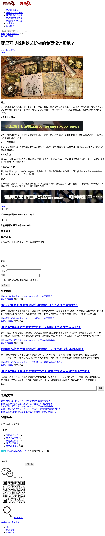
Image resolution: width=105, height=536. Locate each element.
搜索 (3, 384)
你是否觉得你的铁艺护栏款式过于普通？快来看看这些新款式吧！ (45, 371)
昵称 (4, 266)
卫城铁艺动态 (12, 435)
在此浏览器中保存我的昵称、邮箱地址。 (22, 280)
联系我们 (10, 26)
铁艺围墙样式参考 (14, 15)
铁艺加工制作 (12, 441)
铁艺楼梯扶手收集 (14, 18)
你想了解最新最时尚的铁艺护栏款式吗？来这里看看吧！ (39, 305)
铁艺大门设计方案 (14, 21)
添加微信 (10, 530)
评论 (4, 261)
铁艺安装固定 (12, 443)
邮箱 (4, 271)
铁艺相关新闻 (12, 10)
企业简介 (10, 23)
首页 (3, 33)
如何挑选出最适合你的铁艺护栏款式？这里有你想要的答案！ (42, 349)
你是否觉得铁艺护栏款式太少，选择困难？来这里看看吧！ (41, 327)
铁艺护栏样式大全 (14, 13)
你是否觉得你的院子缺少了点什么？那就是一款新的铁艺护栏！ (29, 412)
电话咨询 (10, 532)
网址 (3, 275)
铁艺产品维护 (12, 438)
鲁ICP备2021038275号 (17, 451)
